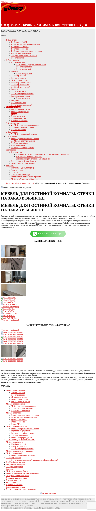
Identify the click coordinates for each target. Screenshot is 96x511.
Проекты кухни (17, 58)
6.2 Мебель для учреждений (23, 141)
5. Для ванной (12, 132)
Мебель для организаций (16, 426)
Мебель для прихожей (15, 404)
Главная (9, 183)
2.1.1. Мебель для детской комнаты (31, 64)
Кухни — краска (18, 422)
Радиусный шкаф (18, 78)
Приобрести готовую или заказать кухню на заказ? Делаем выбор (44, 154)
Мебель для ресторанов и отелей (25, 139)
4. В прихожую (12, 123)
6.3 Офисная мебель (19, 143)
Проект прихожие (18, 130)
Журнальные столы (19, 121)
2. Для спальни (12, 60)
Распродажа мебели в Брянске (24, 161)
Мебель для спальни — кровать (19, 451)
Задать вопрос (17, 170)
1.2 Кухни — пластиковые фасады (25, 44)
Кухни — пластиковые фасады (24, 417)
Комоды (14, 89)
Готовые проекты (13, 480)
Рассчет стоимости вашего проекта (26, 177)
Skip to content (7, 2)
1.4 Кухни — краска (19, 49)
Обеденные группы (14, 467)
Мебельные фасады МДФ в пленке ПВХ (23, 473)
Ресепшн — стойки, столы (22, 148)
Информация (16, 152)
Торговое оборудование (21, 431)
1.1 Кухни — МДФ (19, 42)
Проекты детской (23, 69)
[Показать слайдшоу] (10, 307)
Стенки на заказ (18, 393)
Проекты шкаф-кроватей (21, 105)
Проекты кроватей (24, 67)
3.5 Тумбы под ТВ (18, 118)
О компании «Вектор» (20, 174)
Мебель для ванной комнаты (23, 455)
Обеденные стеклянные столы (24, 55)
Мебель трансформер (20, 80)
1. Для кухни (11, 40)
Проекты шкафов (18, 103)
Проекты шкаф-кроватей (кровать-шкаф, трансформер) (34, 460)
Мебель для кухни (14, 413)
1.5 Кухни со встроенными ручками (26, 51)
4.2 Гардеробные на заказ (21, 408)
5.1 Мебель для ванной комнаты (24, 134)
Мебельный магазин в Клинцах (24, 179)
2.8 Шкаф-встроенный (20, 87)
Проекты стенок (18, 116)
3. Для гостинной (13, 107)
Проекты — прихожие (20, 410)
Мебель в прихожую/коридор (23, 406)
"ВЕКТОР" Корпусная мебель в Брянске (46, 18)
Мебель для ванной (14, 453)
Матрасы (15, 100)
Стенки (14, 114)
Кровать (14, 71)
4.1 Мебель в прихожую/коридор (25, 125)
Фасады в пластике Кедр (16, 478)
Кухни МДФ (16, 424)
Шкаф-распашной (18, 444)
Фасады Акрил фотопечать (17, 476)
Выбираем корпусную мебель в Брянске (33, 159)
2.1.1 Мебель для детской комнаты (20, 440)
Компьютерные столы (20, 96)
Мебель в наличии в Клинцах (23, 163)
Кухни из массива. (19, 419)
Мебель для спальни (14, 442)
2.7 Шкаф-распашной (20, 85)
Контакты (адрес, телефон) (22, 168)
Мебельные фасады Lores (17, 471)
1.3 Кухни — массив (19, 47)
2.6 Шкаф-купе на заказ (21, 82)
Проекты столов (23, 98)
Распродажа (11, 150)
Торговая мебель (18, 145)
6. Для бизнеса (12, 136)
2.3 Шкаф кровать (18, 76)
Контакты (10, 165)
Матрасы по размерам (15, 464)
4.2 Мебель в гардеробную (22, 127)
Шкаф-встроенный (19, 446)
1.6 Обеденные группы (21, 53)
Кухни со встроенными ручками (25, 415)
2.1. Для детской (18, 62)
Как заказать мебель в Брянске (29, 156)
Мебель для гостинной (24, 183)
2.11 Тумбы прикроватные (22, 94)
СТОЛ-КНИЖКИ (18, 91)
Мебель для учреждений (21, 437)
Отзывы (14, 172)
